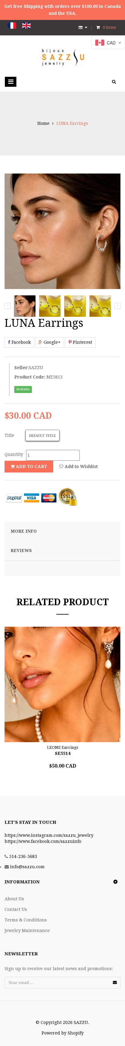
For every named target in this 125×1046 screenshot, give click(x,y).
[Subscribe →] (114, 982)
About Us (14, 898)
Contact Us (16, 909)
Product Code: (29, 377)
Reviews (21, 550)
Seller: (21, 367)
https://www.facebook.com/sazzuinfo (43, 841)
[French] (12, 25)
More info (24, 531)
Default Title (42, 436)
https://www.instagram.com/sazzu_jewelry (49, 835)
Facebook (20, 342)
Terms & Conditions (26, 920)
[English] (26, 25)
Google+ (51, 342)
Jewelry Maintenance (27, 930)
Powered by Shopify (63, 1033)
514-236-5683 (23, 856)
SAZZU (36, 367)
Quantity (14, 454)
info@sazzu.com (27, 866)
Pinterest (82, 342)
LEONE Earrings (62, 747)
